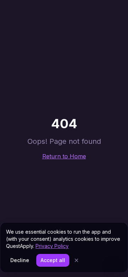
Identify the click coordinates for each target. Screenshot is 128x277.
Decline (19, 260)
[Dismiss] (76, 260)
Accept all (53, 260)
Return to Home (64, 156)
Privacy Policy (52, 246)
